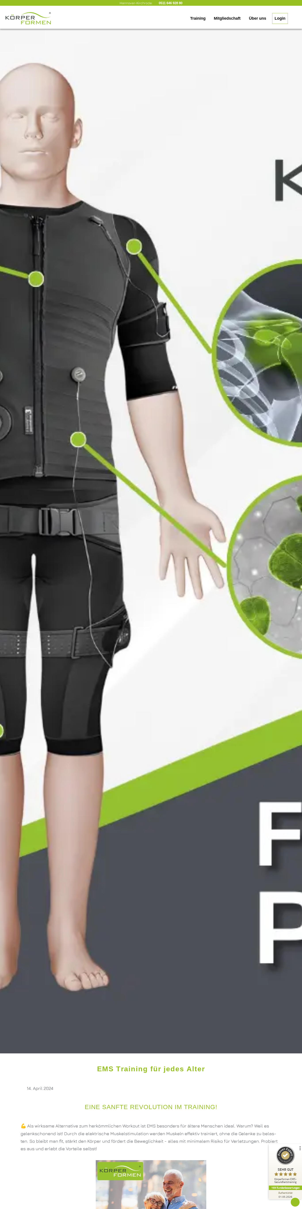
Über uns (257, 18)
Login (280, 18)
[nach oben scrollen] (295, 1202)
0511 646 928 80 (170, 3)
